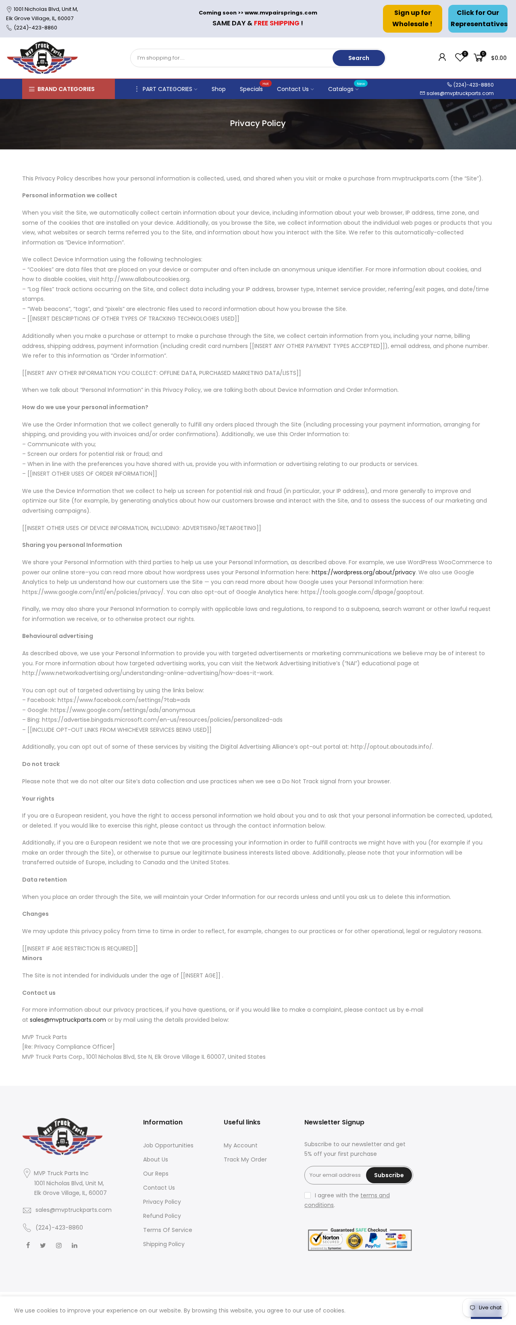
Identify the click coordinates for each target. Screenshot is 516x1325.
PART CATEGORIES (167, 89)
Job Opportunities (168, 1145)
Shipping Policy (164, 1244)
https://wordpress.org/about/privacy (364, 572)
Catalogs (346, 87)
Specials (254, 87)
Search (358, 58)
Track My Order (245, 1159)
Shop (219, 89)
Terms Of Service (167, 1230)
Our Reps (156, 1174)
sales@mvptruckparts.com (460, 93)
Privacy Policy (162, 1202)
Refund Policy (162, 1216)
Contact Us (293, 89)
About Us (155, 1159)
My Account (241, 1145)
